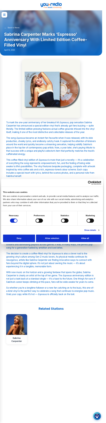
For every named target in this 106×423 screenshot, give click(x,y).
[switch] (39, 221)
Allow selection (52, 238)
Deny (19, 238)
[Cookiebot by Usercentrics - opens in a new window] (89, 183)
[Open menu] (4, 15)
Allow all (85, 238)
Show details (90, 230)
